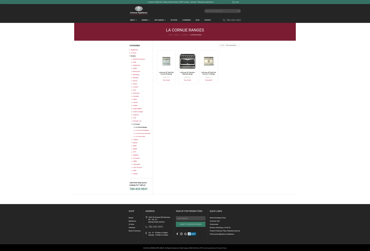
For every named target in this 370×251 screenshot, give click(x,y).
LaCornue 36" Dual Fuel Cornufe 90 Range (166, 73)
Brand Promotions (139, 59)
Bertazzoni (136, 71)
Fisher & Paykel (138, 112)
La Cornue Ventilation (142, 130)
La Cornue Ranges (141, 127)
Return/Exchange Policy (218, 218)
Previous (4, 246)
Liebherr (135, 140)
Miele (135, 146)
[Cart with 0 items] (234, 2)
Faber (135, 99)
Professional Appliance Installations (222, 234)
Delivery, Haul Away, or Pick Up (220, 227)
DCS (134, 90)
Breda (135, 84)
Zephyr (135, 174)
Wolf (134, 170)
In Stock (174, 20)
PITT (134, 152)
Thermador (136, 164)
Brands (145, 20)
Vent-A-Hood (137, 167)
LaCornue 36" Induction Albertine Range (187, 73)
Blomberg (136, 74)
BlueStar (136, 78)
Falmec (135, 102)
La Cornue (136, 124)
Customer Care (215, 221)
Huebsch (136, 115)
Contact (207, 20)
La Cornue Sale (140, 136)
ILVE (134, 118)
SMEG (135, 161)
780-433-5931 (233, 20)
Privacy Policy (222, 248)
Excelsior (136, 96)
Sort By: (222, 45)
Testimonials (214, 224)
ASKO (135, 68)
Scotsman (136, 158)
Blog (197, 20)
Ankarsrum (136, 65)
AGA (134, 62)
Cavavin (135, 87)
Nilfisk (135, 149)
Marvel (135, 143)
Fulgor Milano (137, 109)
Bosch (135, 81)
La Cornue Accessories (142, 133)
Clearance (186, 20)
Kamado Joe (137, 121)
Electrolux (136, 93)
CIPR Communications (207, 248)
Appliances (159, 20)
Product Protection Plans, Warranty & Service (225, 231)
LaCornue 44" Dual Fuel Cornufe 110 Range (208, 73)
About (132, 20)
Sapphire (136, 155)
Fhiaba (135, 105)
